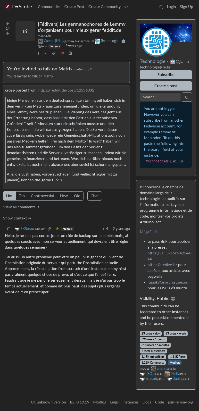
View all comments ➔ (21, 207)
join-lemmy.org (180, 402)
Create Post (74, 7)
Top (22, 196)
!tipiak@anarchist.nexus (168, 282)
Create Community (104, 7)
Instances (131, 402)
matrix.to (44, 36)
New (64, 196)
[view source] (70, 53)
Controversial (42, 196)
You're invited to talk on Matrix (40, 69)
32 (44, 53)
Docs (146, 402)
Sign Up (186, 7)
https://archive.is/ (162, 265)
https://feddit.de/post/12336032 (66, 90)
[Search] (161, 7)
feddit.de (60, 118)
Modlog (175, 362)
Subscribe (166, 75)
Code (159, 402)
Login (171, 7)
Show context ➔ (17, 218)
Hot (9, 196)
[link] (54, 53)
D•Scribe (22, 6)
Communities (49, 7)
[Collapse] (9, 229)
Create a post (165, 86)
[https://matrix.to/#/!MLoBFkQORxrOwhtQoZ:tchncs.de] (25, 31)
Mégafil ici (148, 232)
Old (77, 196)
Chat (95, 196)
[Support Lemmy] (126, 7)
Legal (114, 402)
